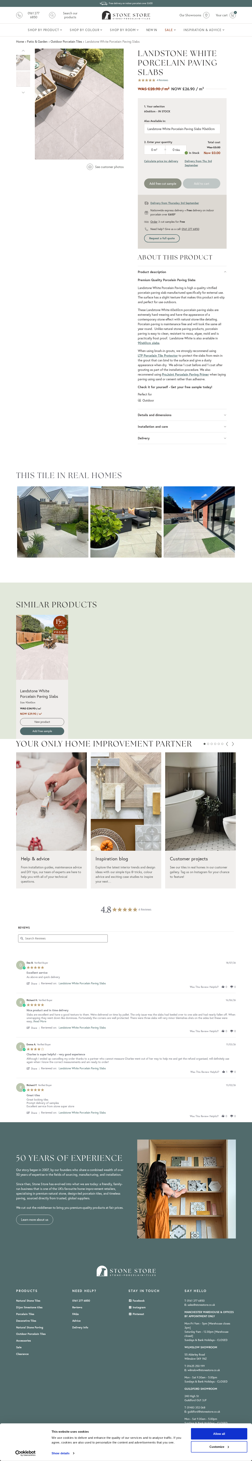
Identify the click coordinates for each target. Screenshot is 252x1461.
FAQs (75, 1314)
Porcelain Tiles (25, 1314)
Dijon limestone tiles (29, 1307)
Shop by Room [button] (123, 30)
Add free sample (42, 731)
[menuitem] (45, 30)
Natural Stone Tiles (28, 1300)
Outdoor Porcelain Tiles (31, 1334)
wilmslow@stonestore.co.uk (204, 1370)
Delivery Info (80, 1327)
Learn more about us (34, 1220)
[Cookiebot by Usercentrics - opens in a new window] (25, 1453)
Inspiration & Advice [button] (202, 30)
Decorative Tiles (26, 1320)
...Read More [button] (39, 1021)
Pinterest (138, 1314)
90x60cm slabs (148, 343)
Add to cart (201, 184)
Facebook (138, 1300)
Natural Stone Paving (29, 1327)
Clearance (22, 1354)
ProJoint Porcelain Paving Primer (185, 374)
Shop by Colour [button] (84, 30)
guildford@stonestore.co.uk (204, 1411)
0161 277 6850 (190, 229)
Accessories (23, 1340)
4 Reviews (162, 80)
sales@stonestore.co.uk (201, 1305)
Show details (60, 1453)
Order (154, 221)
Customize (216, 1446)
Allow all (219, 1433)
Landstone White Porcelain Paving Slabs (39, 693)
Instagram (139, 1307)
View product (42, 722)
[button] (23, 50)
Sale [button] (169, 30)
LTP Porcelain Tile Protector (158, 355)
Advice (76, 1320)
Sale (18, 1347)
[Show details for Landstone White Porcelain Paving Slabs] (42, 647)
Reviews (77, 1307)
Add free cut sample (162, 184)
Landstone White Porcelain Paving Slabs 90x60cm (181, 129)
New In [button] (151, 30)
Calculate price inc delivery (161, 161)
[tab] (24, 928)
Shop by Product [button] (43, 30)
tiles (177, 150)
